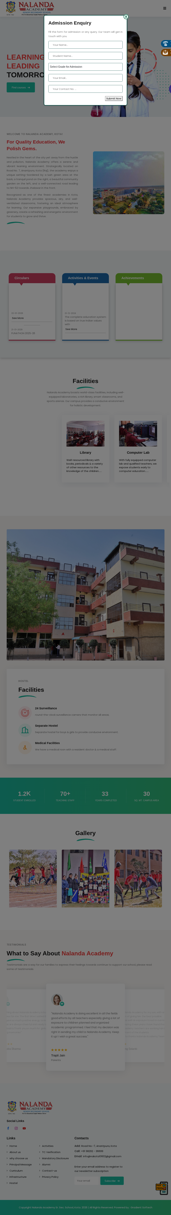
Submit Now (113, 98)
